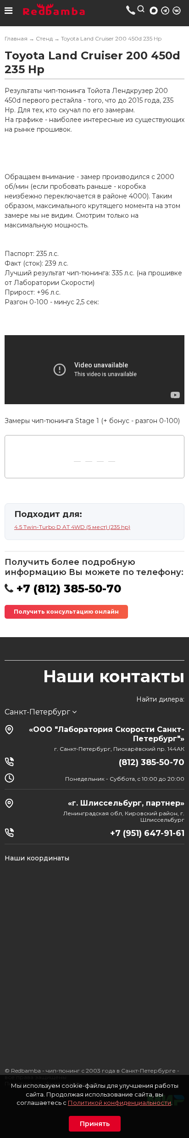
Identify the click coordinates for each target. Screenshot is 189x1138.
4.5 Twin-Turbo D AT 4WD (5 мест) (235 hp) (72, 526)
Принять (95, 1124)
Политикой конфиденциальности (119, 1102)
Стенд (44, 38)
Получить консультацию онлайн (66, 611)
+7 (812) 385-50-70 (131, 10)
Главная (16, 38)
